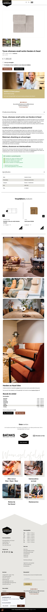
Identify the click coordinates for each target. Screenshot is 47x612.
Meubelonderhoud (6, 584)
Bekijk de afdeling (19, 68)
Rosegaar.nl (31, 609)
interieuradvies (34, 150)
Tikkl (35, 609)
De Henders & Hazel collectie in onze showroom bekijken (17, 65)
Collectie (6, 53)
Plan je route (21, 413)
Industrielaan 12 (6, 542)
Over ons (25, 549)
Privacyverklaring (27, 564)
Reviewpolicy (26, 566)
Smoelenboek (27, 553)
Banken (10, 53)
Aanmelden (27, 584)
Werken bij (26, 555)
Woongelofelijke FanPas (29, 550)
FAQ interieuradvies (6, 576)
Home (3, 53)
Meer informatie (23, 442)
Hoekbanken (15, 53)
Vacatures (26, 556)
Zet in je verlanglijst (9, 62)
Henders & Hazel (21, 119)
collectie (17, 388)
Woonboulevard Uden (28, 552)
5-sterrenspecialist (23, 107)
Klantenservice (5, 579)
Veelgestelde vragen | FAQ (8, 574)
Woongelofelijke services (7, 581)
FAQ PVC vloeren (6, 578)
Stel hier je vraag (7, 68)
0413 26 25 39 (9, 413)
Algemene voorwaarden (29, 563)
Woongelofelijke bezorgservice (9, 582)
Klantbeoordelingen (28, 560)
